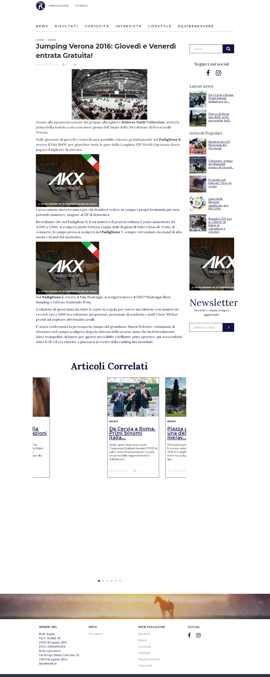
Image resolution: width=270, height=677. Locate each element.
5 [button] (116, 581)
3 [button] (107, 581)
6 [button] (120, 581)
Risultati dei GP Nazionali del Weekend (219, 145)
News (42, 26)
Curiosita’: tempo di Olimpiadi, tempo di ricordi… (221, 164)
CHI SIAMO (81, 5)
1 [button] (99, 581)
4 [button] (111, 581)
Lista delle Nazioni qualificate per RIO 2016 (218, 203)
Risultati (66, 26)
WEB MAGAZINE (59, 5)
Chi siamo (96, 634)
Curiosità (97, 26)
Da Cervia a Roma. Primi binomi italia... (132, 433)
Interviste (129, 26)
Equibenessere (196, 26)
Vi (75, 64)
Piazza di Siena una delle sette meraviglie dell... (219, 117)
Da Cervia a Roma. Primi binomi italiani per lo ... (221, 98)
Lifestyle (160, 26)
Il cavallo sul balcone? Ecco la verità (219, 183)
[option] (133, 427)
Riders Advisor (40, 6)
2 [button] (103, 581)
